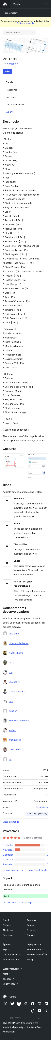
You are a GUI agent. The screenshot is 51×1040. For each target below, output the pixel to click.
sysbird (12, 730)
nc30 (11, 662)
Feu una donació (37, 954)
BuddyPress (10, 983)
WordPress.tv (11, 959)
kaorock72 (14, 681)
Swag (31, 959)
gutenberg (42, 814)
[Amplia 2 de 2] (44, 457)
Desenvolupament (15, 104)
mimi (11, 701)
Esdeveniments (35, 949)
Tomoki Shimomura (19, 720)
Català (12, 996)
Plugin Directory (10, 13)
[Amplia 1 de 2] (20, 457)
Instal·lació (11, 97)
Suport (9, 111)
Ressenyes (11, 89)
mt (10, 759)
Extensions (32, 930)
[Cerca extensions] (33, 32)
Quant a (7, 920)
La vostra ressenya (13, 870)
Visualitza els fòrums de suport (19, 902)
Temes (30, 925)
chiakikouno (15, 739)
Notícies (7, 925)
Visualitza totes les (38, 870)
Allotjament (8, 930)
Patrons (31, 935)
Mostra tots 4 (42, 807)
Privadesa (8, 935)
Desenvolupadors (12, 954)
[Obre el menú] (46, 4)
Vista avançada (11, 821)
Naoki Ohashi (16, 653)
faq (34, 814)
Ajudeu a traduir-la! (25, 23)
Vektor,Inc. (12, 63)
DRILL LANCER (17, 691)
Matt (7, 973)
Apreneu (7, 944)
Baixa (7, 71)
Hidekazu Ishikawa (18, 643)
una (10, 672)
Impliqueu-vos (34, 944)
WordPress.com (12, 968)
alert (29, 814)
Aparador (31, 920)
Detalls (9, 82)
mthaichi (13, 710)
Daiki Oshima (15, 749)
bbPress (8, 978)
